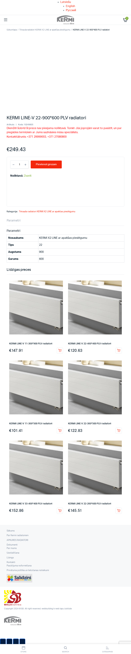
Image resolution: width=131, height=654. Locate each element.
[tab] (13, 220)
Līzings (10, 558)
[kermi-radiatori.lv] (65, 19)
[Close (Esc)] (3, 642)
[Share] (9, 642)
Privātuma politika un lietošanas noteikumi (28, 570)
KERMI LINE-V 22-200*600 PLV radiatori (89, 504)
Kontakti (11, 562)
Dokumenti (12, 545)
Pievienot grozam (60, 350)
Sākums (11, 531)
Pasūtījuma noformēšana (19, 566)
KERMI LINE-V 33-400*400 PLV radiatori (30, 504)
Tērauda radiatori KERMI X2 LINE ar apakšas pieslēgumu (44, 30)
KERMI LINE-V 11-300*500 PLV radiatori (30, 423)
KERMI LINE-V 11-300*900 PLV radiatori (30, 343)
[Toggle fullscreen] (16, 642)
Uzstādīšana (13, 553)
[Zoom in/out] (22, 642)
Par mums (12, 548)
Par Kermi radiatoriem (17, 535)
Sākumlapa (12, 30)
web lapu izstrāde (63, 609)
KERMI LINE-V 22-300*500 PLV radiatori (89, 423)
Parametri (13, 220)
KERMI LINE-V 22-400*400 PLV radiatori (89, 343)
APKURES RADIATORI (17, 540)
